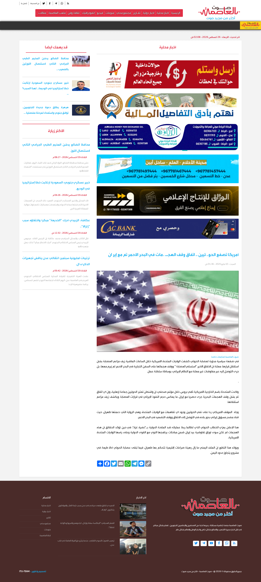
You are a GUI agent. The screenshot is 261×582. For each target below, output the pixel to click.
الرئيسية (175, 13)
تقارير (48, 517)
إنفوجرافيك (88, 13)
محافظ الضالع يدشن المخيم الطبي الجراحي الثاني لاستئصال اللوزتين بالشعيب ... (45, 64)
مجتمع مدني (123, 13)
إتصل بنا (24, 3)
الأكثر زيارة (56, 130)
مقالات (42, 13)
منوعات (109, 13)
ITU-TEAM (24, 571)
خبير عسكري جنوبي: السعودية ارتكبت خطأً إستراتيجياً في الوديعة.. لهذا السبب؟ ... (45, 88)
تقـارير (136, 13)
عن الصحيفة (34, 3)
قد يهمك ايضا (56, 47)
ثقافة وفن (73, 13)
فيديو (100, 13)
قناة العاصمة (45, 535)
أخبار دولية (148, 13)
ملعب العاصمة (57, 13)
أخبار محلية (162, 13)
